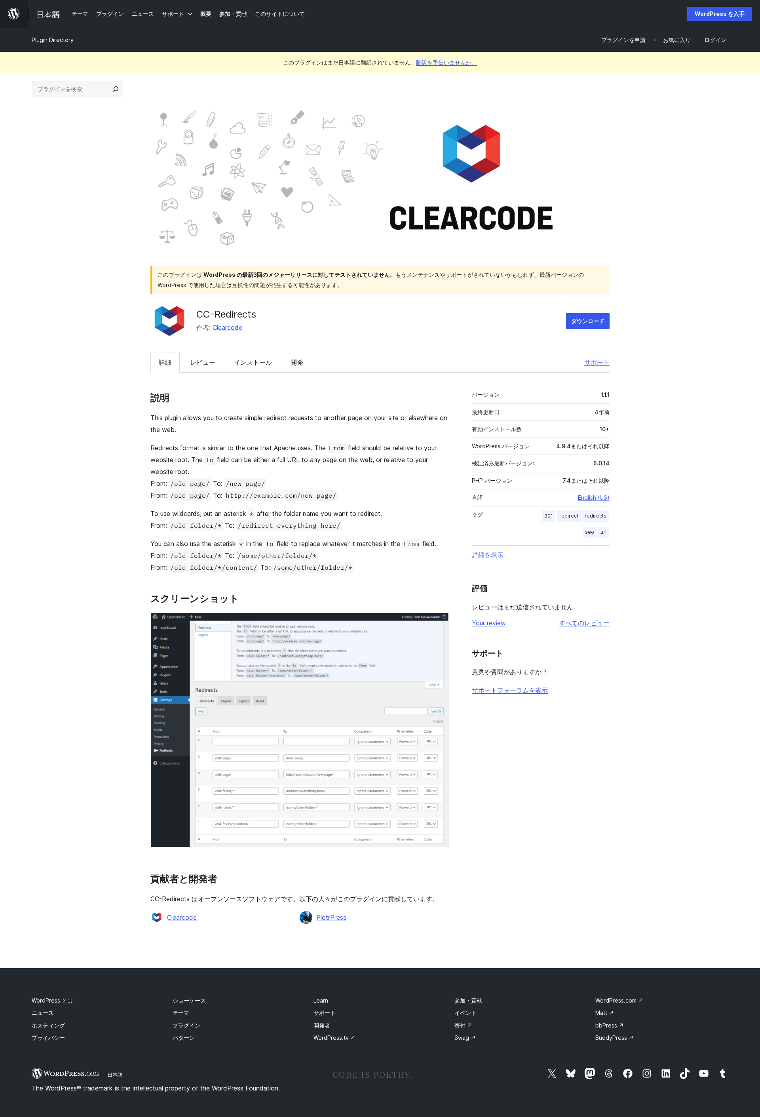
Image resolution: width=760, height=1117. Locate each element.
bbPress (609, 1025)
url (603, 532)
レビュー (202, 362)
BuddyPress (614, 1037)
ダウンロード (587, 321)
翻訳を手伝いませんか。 (446, 62)
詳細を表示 (488, 555)
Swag (465, 1037)
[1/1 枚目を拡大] (438, 623)
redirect (568, 516)
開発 (297, 362)
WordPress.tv (334, 1037)
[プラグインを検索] (116, 89)
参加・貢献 (468, 1000)
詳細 (165, 362)
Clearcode (227, 327)
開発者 (322, 1025)
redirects (595, 516)
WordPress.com (619, 1000)
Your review (489, 623)
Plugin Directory (53, 39)
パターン (184, 1037)
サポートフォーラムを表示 (510, 690)
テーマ (181, 1012)
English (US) (594, 497)
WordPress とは (52, 1000)
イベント (465, 1012)
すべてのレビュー (584, 623)
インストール (253, 362)
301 (548, 516)
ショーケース (189, 1000)
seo (589, 532)
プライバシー (48, 1037)
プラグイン (186, 1025)
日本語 (115, 1074)
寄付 (463, 1025)
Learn (321, 1000)
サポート (597, 362)
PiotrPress (331, 917)
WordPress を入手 (720, 13)
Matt (604, 1012)
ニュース (43, 1012)
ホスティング (48, 1025)
